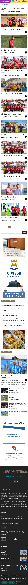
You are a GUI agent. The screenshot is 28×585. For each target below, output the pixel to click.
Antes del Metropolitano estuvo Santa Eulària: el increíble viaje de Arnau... (17, 405)
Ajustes (18, 582)
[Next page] (18, 227)
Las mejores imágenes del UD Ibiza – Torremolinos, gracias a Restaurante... (9, 567)
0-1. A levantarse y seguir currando (13, 135)
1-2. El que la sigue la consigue (11, 155)
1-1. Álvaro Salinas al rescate (11, 176)
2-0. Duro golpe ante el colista (11, 114)
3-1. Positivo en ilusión (9, 218)
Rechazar (12, 582)
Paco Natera (4, 32)
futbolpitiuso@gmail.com (13, 523)
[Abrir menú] (25, 4)
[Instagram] (14, 481)
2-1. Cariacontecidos (8, 50)
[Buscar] (22, 4)
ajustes (11, 579)
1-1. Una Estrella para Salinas (11, 29)
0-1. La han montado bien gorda (12, 93)
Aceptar (4, 582)
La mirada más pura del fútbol (8, 558)
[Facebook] (10, 481)
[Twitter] (17, 481)
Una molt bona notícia (8, 197)
